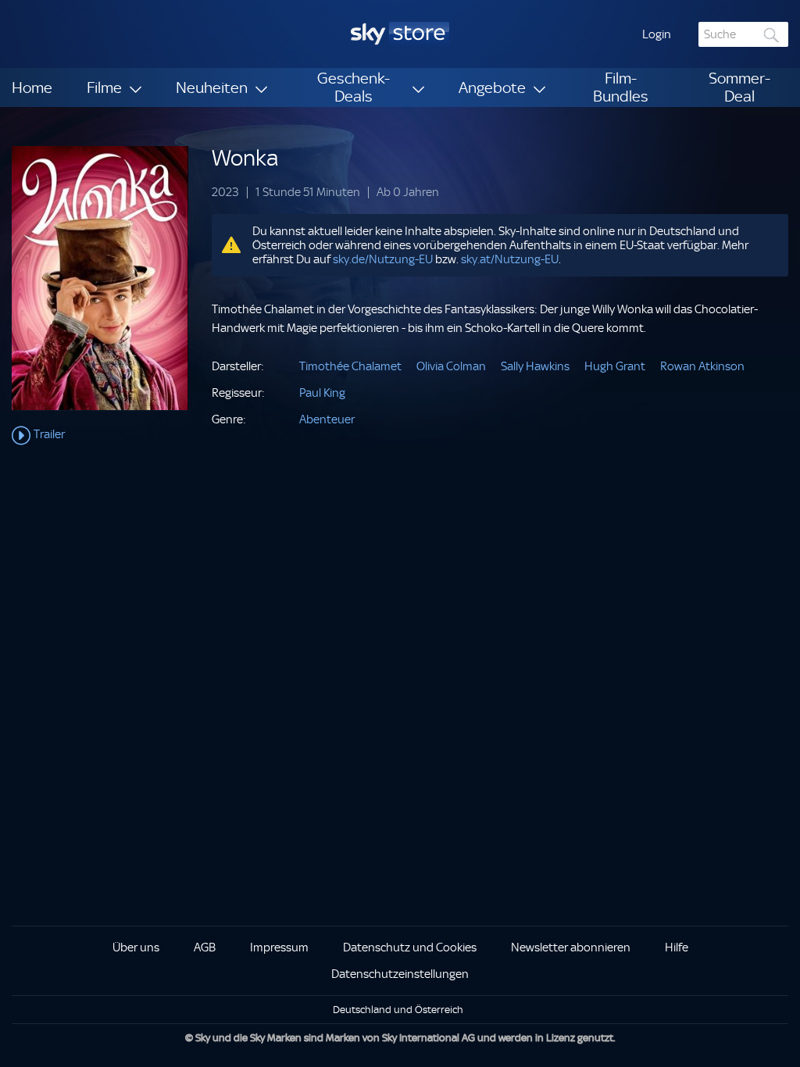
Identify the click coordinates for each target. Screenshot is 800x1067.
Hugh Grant (614, 366)
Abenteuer (327, 419)
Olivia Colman (451, 366)
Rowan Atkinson (702, 366)
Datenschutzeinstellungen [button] (400, 974)
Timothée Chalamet (350, 366)
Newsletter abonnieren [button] (570, 947)
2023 (225, 192)
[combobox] (743, 34)
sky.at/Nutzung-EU (510, 259)
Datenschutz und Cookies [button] (410, 947)
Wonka (245, 158)
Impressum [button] (279, 947)
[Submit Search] (771, 35)
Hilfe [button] (676, 947)
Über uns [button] (135, 947)
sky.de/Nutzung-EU (383, 259)
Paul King (322, 393)
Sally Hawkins (535, 366)
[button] (656, 34)
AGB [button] (205, 947)
